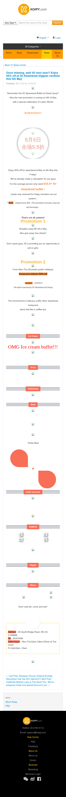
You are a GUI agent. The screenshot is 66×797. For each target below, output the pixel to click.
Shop (19, 52)
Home (9, 52)
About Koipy (11, 701)
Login (58, 37)
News (46, 52)
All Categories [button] (32, 46)
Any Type (10, 22)
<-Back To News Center (14, 64)
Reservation (33, 52)
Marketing (33, 769)
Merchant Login (33, 773)
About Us (57, 54)
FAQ (8, 705)
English (43, 37)
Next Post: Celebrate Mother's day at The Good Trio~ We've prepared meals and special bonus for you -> (30, 682)
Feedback (33, 746)
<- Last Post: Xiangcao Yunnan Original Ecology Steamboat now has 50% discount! (29, 677)
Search (57, 22)
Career (33, 760)
